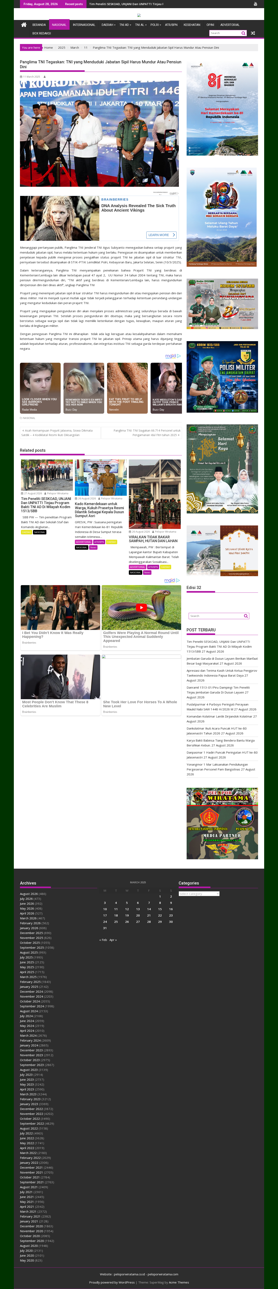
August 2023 (29, 1070)
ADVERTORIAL (230, 25)
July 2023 (26, 1075)
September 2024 (32, 1006)
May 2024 (27, 1026)
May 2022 (27, 1143)
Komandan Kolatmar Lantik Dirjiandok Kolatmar (219, 716)
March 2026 (28, 918)
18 (116, 915)
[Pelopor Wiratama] (24, 24)
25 (116, 922)
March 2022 (28, 1153)
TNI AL (139, 25)
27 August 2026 (33, 493)
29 (160, 922)
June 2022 (27, 1138)
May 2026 (27, 908)
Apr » (113, 940)
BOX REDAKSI (42, 33)
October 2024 (30, 1001)
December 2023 (31, 1050)
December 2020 (31, 1226)
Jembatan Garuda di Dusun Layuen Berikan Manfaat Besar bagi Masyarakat (143, 4)
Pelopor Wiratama (57, 493)
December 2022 (31, 1109)
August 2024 (29, 1011)
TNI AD (124, 25)
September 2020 (32, 1241)
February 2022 (30, 1158)
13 (138, 909)
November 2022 (31, 1114)
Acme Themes (179, 1282)
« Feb (103, 940)
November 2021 (31, 1172)
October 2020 (30, 1236)
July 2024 (26, 1016)
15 (160, 909)
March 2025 (28, 977)
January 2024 (29, 1045)
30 (171, 922)
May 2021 (27, 1202)
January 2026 (29, 928)
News (93, 547)
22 (160, 915)
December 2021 (31, 1167)
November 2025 (31, 938)
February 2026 (30, 923)
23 (171, 915)
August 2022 (29, 1128)
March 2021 (28, 1211)
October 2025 (30, 943)
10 (105, 909)
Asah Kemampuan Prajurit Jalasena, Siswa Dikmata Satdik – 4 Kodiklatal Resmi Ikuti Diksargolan (57, 433)
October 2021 (30, 1177)
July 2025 (26, 957)
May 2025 (27, 967)
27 (138, 922)
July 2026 (26, 899)
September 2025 (32, 947)
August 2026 (29, 894)
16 (171, 909)
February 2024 (30, 1040)
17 (105, 915)
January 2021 (29, 1221)
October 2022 (30, 1118)
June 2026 (27, 903)
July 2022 (26, 1133)
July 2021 (26, 1192)
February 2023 (30, 1099)
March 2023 (28, 1094)
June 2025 (27, 962)
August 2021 (29, 1187)
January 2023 (29, 1104)
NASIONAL (59, 25)
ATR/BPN (171, 25)
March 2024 (28, 1035)
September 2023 (32, 1065)
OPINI (210, 25)
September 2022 (32, 1123)
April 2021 (27, 1206)
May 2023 (27, 1084)
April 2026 (27, 913)
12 (127, 909)
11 (116, 909)
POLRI (155, 25)
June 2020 (27, 1255)
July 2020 (26, 1250)
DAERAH (107, 25)
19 (127, 915)
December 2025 (31, 933)
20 (138, 915)
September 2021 (32, 1182)
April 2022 (27, 1148)
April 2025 (27, 972)
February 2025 (30, 982)
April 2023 (27, 1089)
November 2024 (31, 996)
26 (127, 922)
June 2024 (27, 1021)
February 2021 (30, 1216)
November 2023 (31, 1055)
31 (105, 928)
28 (149, 922)
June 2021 (27, 1197)
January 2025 (29, 987)
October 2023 (30, 1060)
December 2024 (31, 991)
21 (149, 915)
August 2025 (29, 952)
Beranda (39, 25)
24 (105, 922)
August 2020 (29, 1246)
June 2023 (27, 1079)
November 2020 (31, 1231)
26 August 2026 (87, 498)
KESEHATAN (192, 25)
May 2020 (27, 1260)
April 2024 (27, 1031)
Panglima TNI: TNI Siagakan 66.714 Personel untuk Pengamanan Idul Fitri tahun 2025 (147, 433)
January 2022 (29, 1162)
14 (149, 909)
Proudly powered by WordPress (112, 1282)
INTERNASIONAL (84, 25)
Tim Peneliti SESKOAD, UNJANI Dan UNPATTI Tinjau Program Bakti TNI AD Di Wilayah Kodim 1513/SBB (219, 646)
